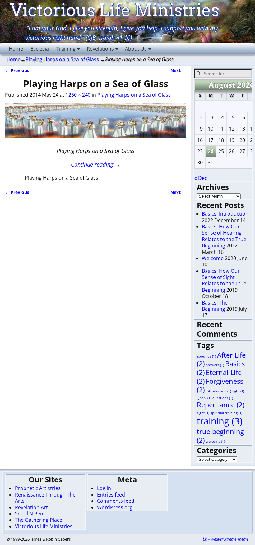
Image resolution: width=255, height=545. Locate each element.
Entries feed (111, 494)
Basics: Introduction (225, 213)
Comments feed (115, 500)
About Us (136, 48)
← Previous (17, 70)
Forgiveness (220, 385)
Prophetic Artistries (38, 488)
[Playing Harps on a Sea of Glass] (95, 124)
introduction (218, 391)
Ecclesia (39, 48)
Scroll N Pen (29, 513)
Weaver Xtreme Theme (229, 539)
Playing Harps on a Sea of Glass (62, 59)
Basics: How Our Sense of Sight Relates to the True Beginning (224, 280)
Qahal (204, 398)
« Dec (200, 178)
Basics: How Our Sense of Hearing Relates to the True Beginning (224, 236)
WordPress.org (114, 507)
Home (16, 48)
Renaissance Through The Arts (45, 497)
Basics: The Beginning (215, 305)
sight (203, 413)
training (220, 421)
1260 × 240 (78, 94)
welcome (215, 441)
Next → (178, 70)
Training (66, 48)
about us (206, 356)
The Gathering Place (38, 519)
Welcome (213, 258)
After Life (221, 359)
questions (222, 398)
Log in (104, 488)
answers (215, 365)
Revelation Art (31, 507)
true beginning (220, 436)
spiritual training (226, 413)
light (238, 391)
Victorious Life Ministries (43, 526)
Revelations (100, 48)
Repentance (220, 404)
